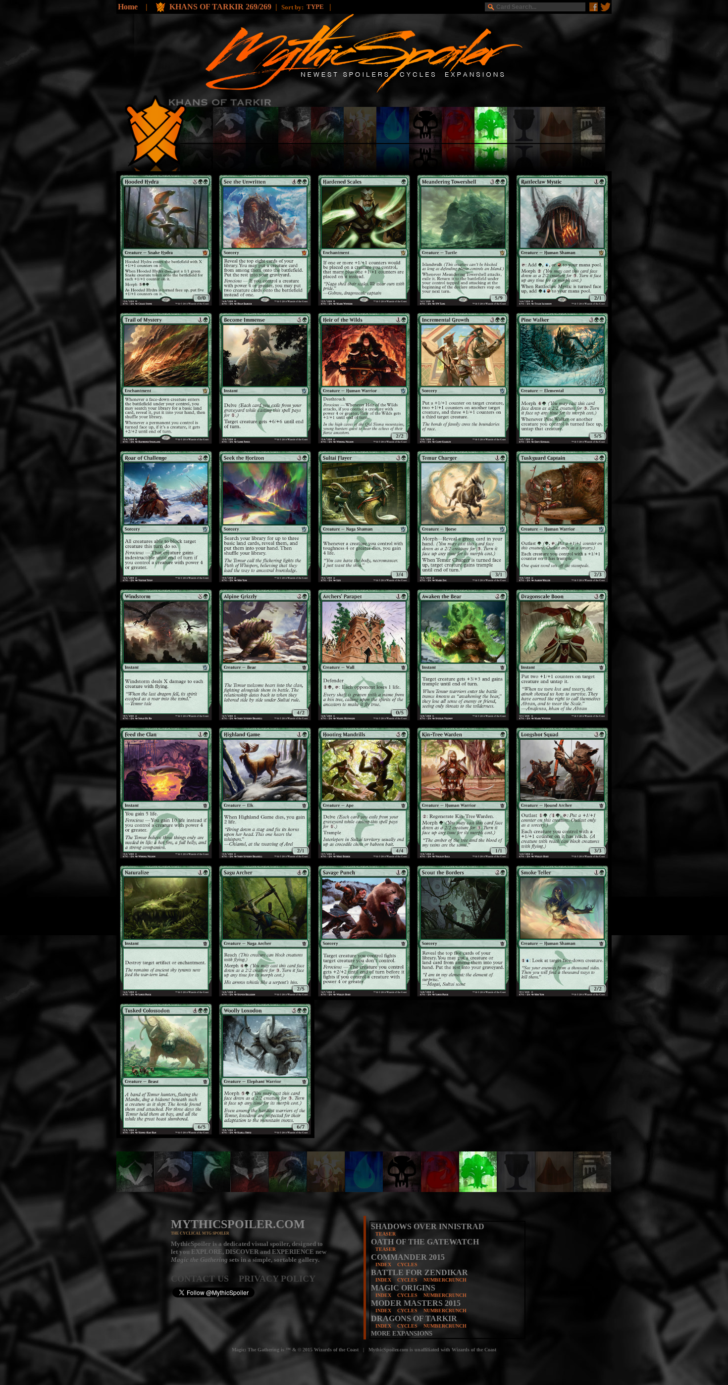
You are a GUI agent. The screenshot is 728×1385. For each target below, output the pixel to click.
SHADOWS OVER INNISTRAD (427, 1226)
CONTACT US (205, 1279)
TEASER (385, 1234)
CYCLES (407, 1264)
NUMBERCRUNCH (445, 1280)
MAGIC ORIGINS (403, 1288)
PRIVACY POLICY (277, 1279)
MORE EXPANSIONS (401, 1333)
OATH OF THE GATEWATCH (425, 1242)
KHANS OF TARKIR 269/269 (220, 6)
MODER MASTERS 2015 (416, 1303)
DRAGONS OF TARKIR (414, 1318)
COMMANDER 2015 (408, 1257)
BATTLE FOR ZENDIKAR (419, 1272)
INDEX (383, 1264)
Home (128, 6)
